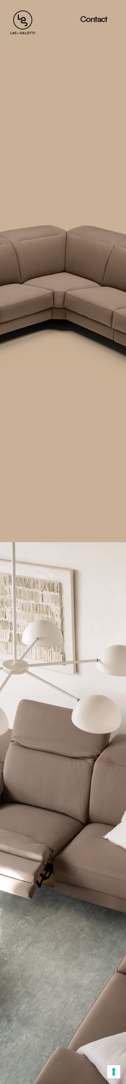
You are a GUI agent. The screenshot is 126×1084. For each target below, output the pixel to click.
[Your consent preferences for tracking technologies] (113, 1071)
